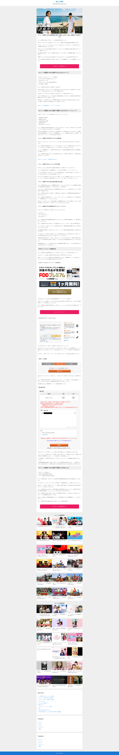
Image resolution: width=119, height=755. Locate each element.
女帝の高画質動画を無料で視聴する (43, 526)
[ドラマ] (57, 515)
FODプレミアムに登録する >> (59, 66)
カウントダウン (42, 701)
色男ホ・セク (41, 704)
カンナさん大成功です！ (43, 703)
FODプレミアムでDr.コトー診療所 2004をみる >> (47, 159)
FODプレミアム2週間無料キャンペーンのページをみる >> (49, 105)
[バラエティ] (41, 727)
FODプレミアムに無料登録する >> (59, 506)
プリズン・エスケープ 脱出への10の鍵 (46, 699)
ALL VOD (59, 2)
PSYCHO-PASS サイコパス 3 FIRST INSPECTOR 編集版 (50, 711)
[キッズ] (40, 723)
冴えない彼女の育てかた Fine (44, 710)
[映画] (40, 729)
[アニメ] (40, 722)
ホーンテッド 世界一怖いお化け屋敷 (46, 697)
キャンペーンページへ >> (59, 312)
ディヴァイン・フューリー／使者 (45, 706)
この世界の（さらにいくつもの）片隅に (46, 696)
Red (39, 708)
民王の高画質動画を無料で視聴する (43, 540)
